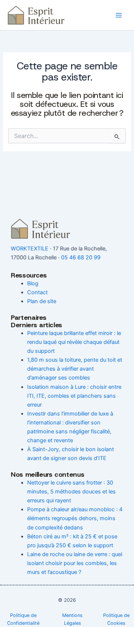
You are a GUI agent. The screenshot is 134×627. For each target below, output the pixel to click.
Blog (32, 283)
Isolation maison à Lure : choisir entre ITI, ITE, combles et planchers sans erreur (74, 396)
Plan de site (41, 301)
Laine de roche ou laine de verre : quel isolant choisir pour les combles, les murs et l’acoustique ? (74, 563)
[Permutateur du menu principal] (119, 15)
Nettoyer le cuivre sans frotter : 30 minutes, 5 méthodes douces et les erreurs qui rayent (71, 491)
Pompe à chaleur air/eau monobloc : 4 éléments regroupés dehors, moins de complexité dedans (74, 518)
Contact (37, 292)
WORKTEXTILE (29, 248)
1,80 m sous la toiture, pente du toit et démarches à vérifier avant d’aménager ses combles (74, 369)
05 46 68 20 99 (80, 257)
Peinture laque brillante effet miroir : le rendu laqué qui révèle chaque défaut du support (74, 342)
